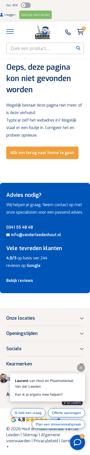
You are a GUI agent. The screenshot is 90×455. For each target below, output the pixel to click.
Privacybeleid (46, 440)
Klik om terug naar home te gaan (42, 152)
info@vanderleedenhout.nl (36, 234)
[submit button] (78, 48)
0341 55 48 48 (19, 227)
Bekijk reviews (19, 280)
